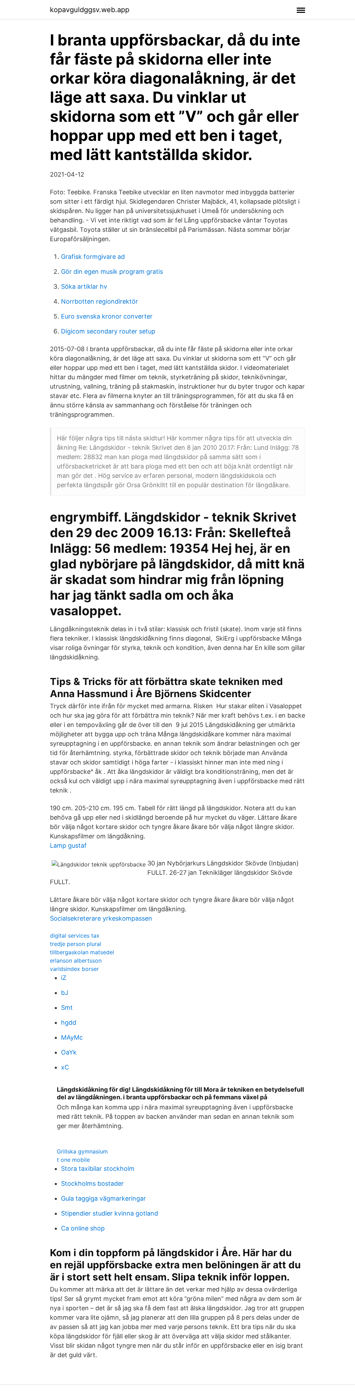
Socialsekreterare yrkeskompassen (101, 918)
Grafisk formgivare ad (93, 256)
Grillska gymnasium (82, 1151)
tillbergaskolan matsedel (82, 952)
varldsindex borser (74, 968)
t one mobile (73, 1159)
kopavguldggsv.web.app (89, 9)
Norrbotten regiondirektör (99, 301)
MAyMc (72, 1037)
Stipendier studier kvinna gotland (109, 1213)
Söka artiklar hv (84, 286)
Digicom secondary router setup (108, 331)
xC (65, 1067)
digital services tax (74, 935)
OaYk (69, 1052)
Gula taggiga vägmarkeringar (103, 1198)
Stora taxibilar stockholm (98, 1168)
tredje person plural (75, 943)
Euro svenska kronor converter (107, 316)
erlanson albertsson (76, 960)
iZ (63, 977)
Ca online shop (83, 1228)
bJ (64, 992)
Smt (67, 1007)
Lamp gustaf (68, 845)
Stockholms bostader (92, 1183)
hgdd (68, 1022)
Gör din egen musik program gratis (112, 271)
